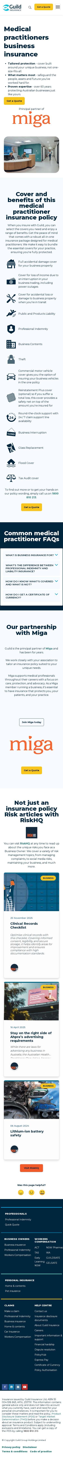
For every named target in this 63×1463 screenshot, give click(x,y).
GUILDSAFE (53, 1257)
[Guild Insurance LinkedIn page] (11, 1387)
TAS (37, 1252)
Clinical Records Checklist (24, 925)
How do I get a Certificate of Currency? (28, 596)
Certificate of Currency (47, 1365)
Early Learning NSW (40, 1261)
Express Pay (41, 1359)
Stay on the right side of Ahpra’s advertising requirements (31, 1037)
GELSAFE (51, 1262)
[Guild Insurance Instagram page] (18, 1387)
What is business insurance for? (30, 555)
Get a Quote (43, 7)
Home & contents (15, 1285)
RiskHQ (25, 843)
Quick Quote (12, 1224)
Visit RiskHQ (31, 1168)
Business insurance (15, 1244)
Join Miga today (31, 722)
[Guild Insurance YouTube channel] (25, 1387)
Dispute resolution (45, 1349)
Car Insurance (12, 1331)
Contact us (41, 1311)
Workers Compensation (17, 1255)
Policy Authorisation (46, 1370)
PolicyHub (40, 1354)
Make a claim (11, 1311)
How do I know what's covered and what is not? (29, 583)
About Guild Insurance (47, 1325)
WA (48, 1252)
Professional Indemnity (18, 1219)
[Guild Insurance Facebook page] (5, 1387)
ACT (37, 1247)
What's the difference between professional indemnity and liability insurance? (29, 568)
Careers (39, 1330)
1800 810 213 (30, 1431)
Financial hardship (44, 1344)
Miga (49, 648)
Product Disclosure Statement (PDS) (31, 1415)
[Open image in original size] (11, 7)
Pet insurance (13, 1291)
